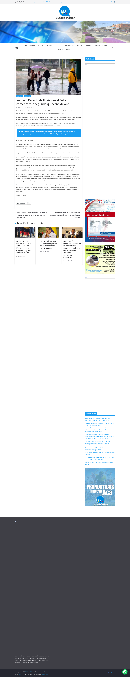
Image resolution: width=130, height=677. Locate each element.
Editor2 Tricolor (30, 107)
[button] (38, 45)
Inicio (25, 45)
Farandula (69, 45)
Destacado (19, 96)
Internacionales (47, 45)
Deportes (59, 45)
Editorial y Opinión (100, 45)
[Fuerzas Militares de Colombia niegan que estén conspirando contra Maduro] (48, 229)
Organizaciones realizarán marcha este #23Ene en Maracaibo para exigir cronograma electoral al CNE (23, 247)
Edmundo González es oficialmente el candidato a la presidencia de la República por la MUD (65, 215)
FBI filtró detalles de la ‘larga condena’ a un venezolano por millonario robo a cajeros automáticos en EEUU (97, 443)
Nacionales (33, 45)
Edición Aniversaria (65, 50)
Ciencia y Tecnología (84, 45)
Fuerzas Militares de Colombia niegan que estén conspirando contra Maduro (48, 244)
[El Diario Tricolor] (17, 47)
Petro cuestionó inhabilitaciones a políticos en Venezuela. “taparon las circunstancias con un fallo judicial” (32, 215)
